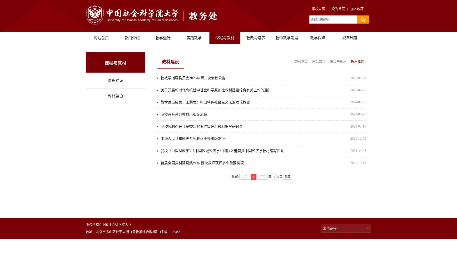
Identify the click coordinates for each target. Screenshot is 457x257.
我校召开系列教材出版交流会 (184, 114)
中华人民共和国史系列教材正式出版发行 (193, 139)
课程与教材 (224, 38)
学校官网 (318, 9)
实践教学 (194, 38)
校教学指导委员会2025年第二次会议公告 (193, 78)
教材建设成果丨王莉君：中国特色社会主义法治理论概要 (205, 102)
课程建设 (115, 81)
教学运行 (163, 38)
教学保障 (317, 38)
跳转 (287, 176)
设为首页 (338, 9)
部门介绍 (132, 38)
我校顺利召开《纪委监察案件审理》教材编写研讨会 (202, 126)
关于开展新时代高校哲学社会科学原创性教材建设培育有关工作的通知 (216, 90)
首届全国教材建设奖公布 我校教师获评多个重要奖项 (202, 163)
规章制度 (350, 38)
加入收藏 (357, 9)
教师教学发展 (286, 38)
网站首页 (101, 38)
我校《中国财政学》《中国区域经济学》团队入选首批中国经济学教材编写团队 (222, 151)
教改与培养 (255, 38)
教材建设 (115, 96)
